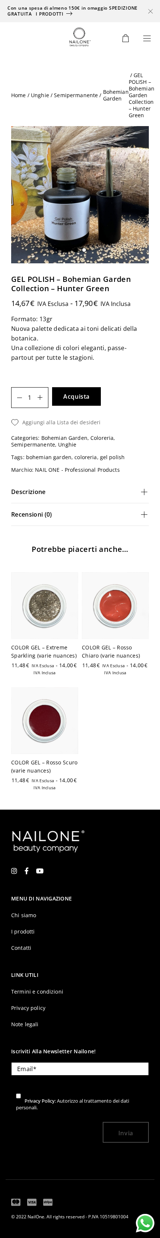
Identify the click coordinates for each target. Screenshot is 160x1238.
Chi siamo (23, 915)
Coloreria (101, 437)
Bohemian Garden (116, 95)
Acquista (76, 396)
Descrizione (28, 492)
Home (18, 95)
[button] (143, 619)
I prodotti (49, 14)
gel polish (112, 457)
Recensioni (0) (31, 514)
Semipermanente (76, 95)
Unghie (40, 95)
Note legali (25, 1024)
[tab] (80, 492)
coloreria (85, 457)
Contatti (21, 947)
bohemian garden (48, 457)
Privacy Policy (40, 1100)
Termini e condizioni (37, 991)
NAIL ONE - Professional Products (77, 469)
